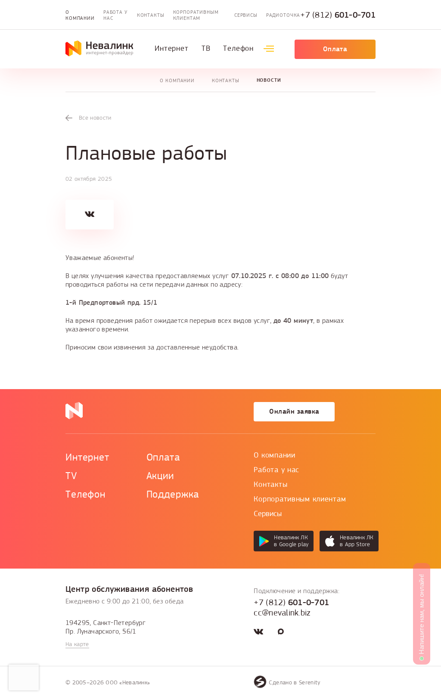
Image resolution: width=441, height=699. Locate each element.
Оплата (335, 49)
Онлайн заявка (294, 411)
